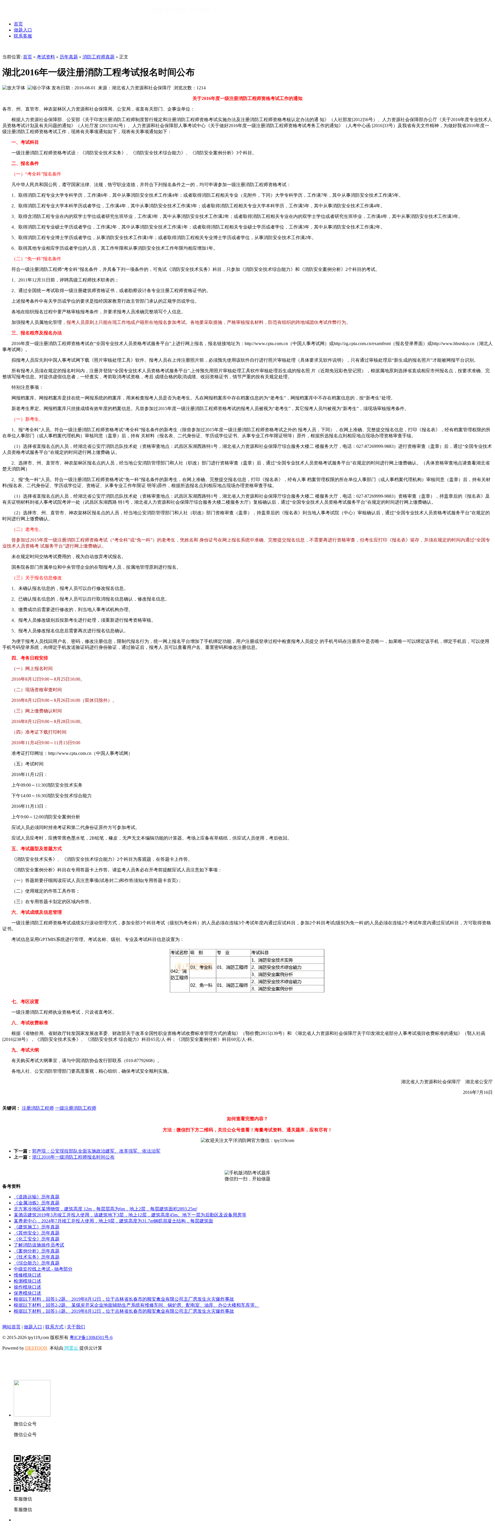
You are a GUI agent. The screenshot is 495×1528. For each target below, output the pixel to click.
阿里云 (71, 1348)
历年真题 (69, 56)
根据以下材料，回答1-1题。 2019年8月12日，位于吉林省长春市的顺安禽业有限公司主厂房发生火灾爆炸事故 (124, 1311)
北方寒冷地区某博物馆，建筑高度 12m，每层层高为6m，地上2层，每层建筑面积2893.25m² (105, 1208)
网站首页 (11, 1326)
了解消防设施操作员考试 (39, 1245)
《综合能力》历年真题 (37, 1263)
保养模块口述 (27, 1293)
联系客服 (23, 36)
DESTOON (36, 1348)
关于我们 (76, 1326)
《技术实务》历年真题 (37, 1257)
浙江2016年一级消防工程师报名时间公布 (73, 1157)
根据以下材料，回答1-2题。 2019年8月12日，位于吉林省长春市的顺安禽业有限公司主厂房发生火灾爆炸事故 (124, 1299)
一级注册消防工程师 (75, 1108)
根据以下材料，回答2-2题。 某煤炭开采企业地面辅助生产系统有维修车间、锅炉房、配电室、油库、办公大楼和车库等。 (136, 1305)
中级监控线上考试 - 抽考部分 (43, 1269)
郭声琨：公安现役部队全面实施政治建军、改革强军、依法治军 (96, 1151)
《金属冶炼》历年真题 (37, 1202)
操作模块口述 (27, 1287)
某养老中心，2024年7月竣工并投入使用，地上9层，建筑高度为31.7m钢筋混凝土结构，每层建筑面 (113, 1220)
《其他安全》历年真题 (37, 1232)
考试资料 (46, 56)
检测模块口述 (27, 1281)
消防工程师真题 (98, 56)
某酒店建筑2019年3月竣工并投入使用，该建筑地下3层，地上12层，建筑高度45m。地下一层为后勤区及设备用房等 (130, 1214)
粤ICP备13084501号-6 (91, 1337)
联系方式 (54, 1326)
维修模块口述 (27, 1275)
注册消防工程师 (38, 1108)
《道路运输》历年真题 (37, 1196)
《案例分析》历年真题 (37, 1251)
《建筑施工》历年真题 (37, 1226)
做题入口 (23, 29)
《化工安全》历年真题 (37, 1238)
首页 (18, 23)
